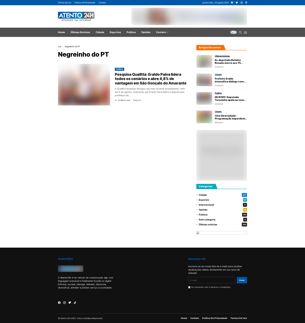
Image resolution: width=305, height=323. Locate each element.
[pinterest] (246, 3)
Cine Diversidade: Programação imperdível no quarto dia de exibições (231, 117)
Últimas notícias (222, 224)
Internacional (222, 204)
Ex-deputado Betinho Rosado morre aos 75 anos (228, 61)
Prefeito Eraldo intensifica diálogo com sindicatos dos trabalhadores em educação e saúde (229, 80)
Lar (59, 46)
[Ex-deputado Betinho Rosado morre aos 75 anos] (204, 61)
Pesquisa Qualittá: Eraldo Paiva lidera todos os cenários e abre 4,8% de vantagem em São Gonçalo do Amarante (150, 78)
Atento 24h (124, 100)
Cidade (222, 195)
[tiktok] (75, 302)
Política (119, 69)
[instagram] (242, 3)
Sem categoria (222, 219)
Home (184, 318)
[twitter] (237, 2)
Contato (194, 318)
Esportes (222, 199)
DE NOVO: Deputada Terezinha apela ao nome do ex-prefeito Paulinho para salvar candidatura (230, 98)
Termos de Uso (238, 318)
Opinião (222, 209)
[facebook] (232, 3)
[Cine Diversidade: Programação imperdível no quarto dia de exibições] (204, 117)
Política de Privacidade (214, 318)
